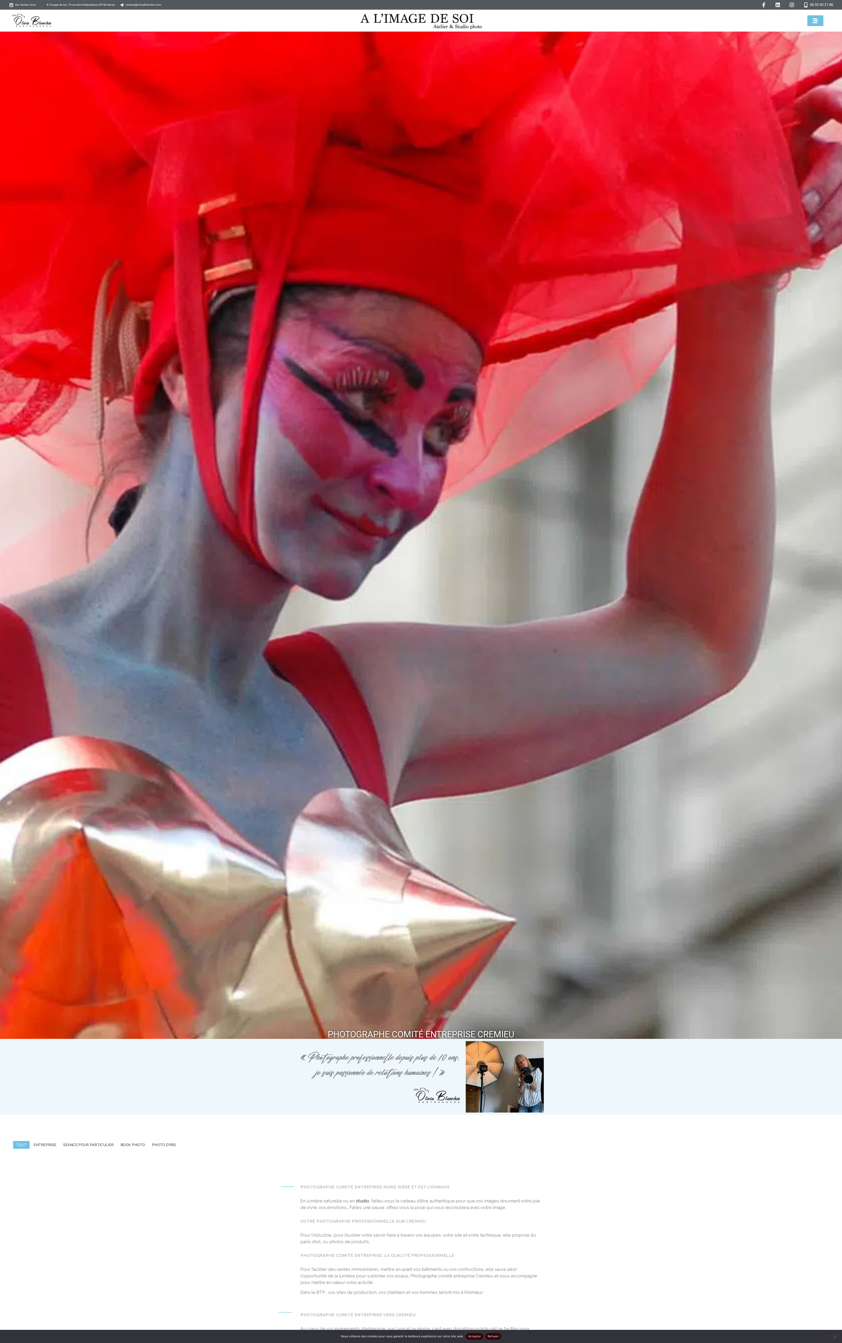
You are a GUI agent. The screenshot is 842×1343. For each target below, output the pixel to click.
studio (362, 1201)
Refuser (493, 1336)
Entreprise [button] (45, 1145)
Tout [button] (21, 1145)
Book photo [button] (133, 1145)
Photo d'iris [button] (164, 1145)
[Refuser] (835, 1336)
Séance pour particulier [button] (88, 1145)
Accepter (474, 1336)
